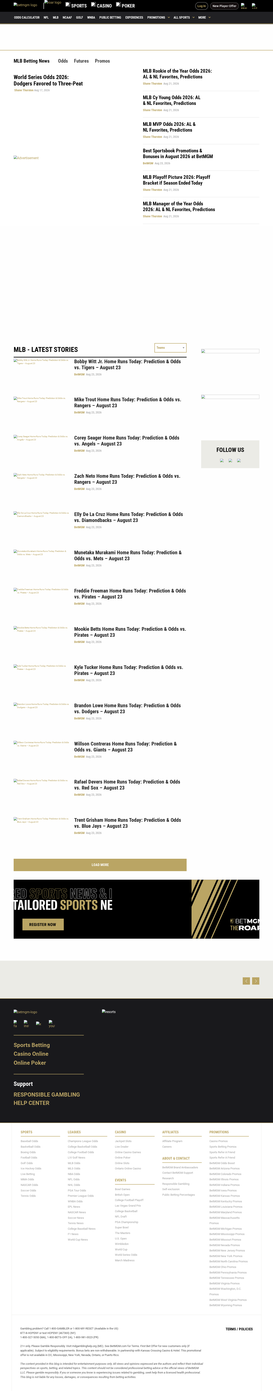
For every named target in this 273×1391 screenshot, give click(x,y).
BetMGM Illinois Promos (224, 1179)
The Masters (122, 1233)
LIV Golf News (76, 1157)
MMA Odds (27, 1179)
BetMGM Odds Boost (222, 1163)
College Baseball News (82, 1228)
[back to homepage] (52, 6)
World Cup (121, 1249)
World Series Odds (126, 1255)
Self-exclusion (171, 1189)
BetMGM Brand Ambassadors (180, 1167)
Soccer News (76, 1217)
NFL (46, 17)
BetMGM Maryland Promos (225, 1212)
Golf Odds (27, 1163)
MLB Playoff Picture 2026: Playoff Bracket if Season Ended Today (176, 180)
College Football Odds (81, 1152)
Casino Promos (218, 1141)
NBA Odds (74, 1174)
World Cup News (78, 1239)
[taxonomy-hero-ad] (74, 189)
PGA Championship (126, 1222)
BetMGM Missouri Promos (225, 1239)
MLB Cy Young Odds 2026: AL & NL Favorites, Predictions (171, 100)
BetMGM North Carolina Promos (228, 1261)
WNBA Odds (75, 1201)
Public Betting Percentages (178, 1194)
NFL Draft (121, 1216)
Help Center (31, 1103)
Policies (246, 1329)
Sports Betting (32, 1045)
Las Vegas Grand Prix (128, 1205)
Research (168, 1178)
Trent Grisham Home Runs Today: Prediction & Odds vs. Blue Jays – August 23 (127, 823)
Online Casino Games (128, 1152)
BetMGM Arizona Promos (224, 1168)
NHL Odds (74, 1185)
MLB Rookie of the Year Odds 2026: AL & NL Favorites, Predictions (177, 74)
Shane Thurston (23, 90)
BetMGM (148, 163)
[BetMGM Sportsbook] (29, 6)
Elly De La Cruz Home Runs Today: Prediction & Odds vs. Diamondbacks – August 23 (128, 517)
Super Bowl (122, 1227)
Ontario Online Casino (128, 1168)
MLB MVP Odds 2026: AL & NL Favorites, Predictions (169, 127)
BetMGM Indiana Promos (224, 1185)
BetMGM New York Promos (226, 1256)
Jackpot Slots (123, 1141)
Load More (100, 865)
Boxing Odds (28, 1152)
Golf (79, 17)
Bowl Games (122, 1189)
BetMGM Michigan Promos (225, 1228)
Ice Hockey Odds (31, 1168)
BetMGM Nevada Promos (224, 1245)
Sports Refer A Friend (222, 1152)
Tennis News (76, 1223)
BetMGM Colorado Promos (225, 1174)
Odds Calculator (26, 17)
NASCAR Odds (29, 1185)
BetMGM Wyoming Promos (225, 1305)
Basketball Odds (31, 1146)
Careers (167, 1146)
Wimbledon (122, 1243)
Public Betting (110, 17)
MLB (55, 17)
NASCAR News (77, 1212)
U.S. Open (121, 1238)
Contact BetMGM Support (177, 1173)
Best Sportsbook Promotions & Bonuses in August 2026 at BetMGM (178, 153)
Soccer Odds (28, 1190)
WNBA (91, 17)
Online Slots (122, 1163)
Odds (63, 61)
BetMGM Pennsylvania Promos (228, 1272)
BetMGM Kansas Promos (224, 1196)
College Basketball (126, 1211)
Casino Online (31, 1054)
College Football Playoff (129, 1200)
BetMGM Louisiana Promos (226, 1207)
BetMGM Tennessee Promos (226, 1277)
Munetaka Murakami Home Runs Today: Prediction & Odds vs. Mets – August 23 (128, 556)
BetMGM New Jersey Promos (227, 1250)
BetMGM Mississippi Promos (227, 1234)
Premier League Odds (81, 1196)
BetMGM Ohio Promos (222, 1267)
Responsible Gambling (47, 1094)
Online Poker (30, 1063)
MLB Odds (74, 1163)
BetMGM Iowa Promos (223, 1190)
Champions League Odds (83, 1141)
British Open (122, 1194)
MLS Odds (74, 1168)
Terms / (232, 1329)
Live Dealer (121, 1146)
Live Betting (28, 1174)
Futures (81, 61)
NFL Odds (74, 1179)
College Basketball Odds (82, 1146)
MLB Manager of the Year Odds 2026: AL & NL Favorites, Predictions (179, 206)
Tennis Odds (28, 1196)
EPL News (74, 1207)
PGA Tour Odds (77, 1190)
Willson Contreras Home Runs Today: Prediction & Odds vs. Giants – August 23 (125, 747)
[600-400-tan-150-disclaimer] (230, 368)
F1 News (73, 1234)
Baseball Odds (29, 1141)
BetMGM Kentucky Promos (225, 1201)
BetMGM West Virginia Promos (228, 1299)
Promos (102, 61)
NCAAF (67, 17)
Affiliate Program (172, 1141)
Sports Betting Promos (223, 1146)
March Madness (125, 1260)
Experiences (134, 17)
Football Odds (29, 1157)
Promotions (156, 17)
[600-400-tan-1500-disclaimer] (230, 414)
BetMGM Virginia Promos (224, 1283)
